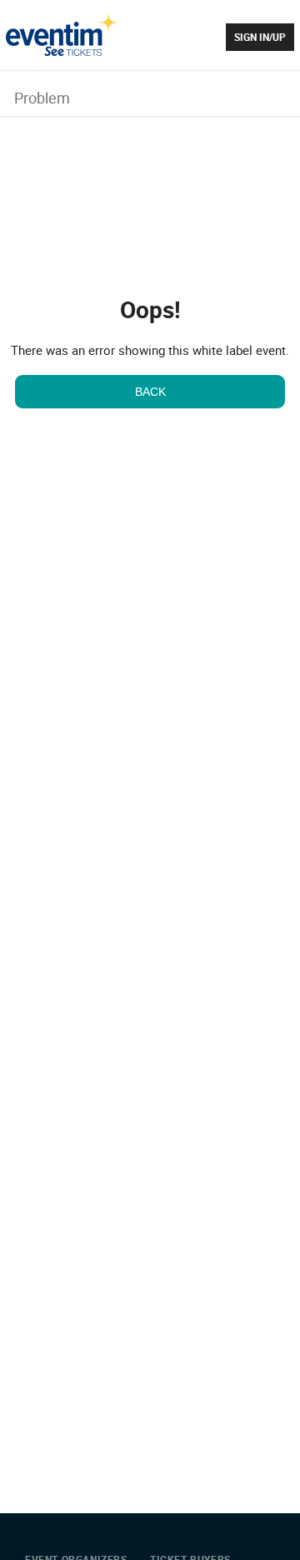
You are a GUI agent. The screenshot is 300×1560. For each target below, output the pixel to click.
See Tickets (62, 34)
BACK (150, 391)
